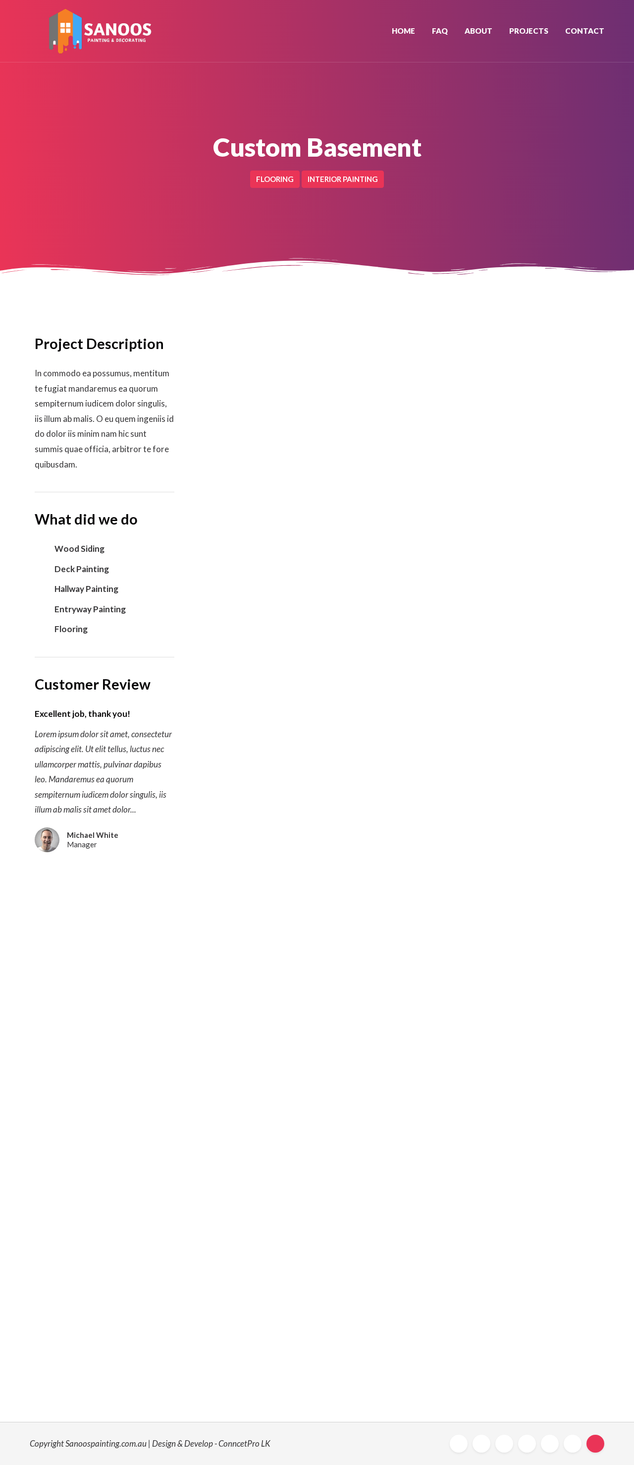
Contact (584, 30)
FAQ (440, 30)
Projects (528, 30)
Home (403, 30)
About (478, 30)
